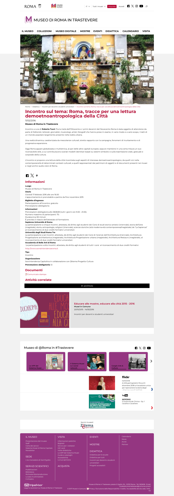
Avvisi (124, 442)
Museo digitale (66, 31)
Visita (146, 31)
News (124, 439)
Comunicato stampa (37, 274)
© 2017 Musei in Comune (76, 489)
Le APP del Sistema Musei (35, 367)
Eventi (97, 31)
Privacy (92, 489)
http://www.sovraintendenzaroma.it (41, 248)
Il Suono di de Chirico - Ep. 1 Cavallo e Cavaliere (133, 402)
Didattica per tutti (97, 457)
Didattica (112, 31)
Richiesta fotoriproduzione (37, 474)
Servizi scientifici (37, 466)
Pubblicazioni (31, 470)
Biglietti (61, 443)
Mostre (85, 31)
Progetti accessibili (97, 465)
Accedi (121, 6)
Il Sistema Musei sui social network (77, 366)
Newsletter (30, 450)
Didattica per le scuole (99, 455)
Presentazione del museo (36, 441)
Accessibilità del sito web (136, 489)
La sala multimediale (34, 477)
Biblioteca (30, 472)
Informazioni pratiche (67, 441)
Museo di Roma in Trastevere (66, 20)
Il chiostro (30, 479)
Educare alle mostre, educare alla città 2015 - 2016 (104, 303)
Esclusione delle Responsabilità (107, 489)
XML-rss (149, 490)
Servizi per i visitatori (66, 446)
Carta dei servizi (32, 446)
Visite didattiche (64, 450)
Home (27, 107)
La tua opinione (64, 460)
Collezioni (44, 31)
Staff (27, 443)
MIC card (61, 448)
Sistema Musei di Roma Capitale (39, 448)
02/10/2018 (136, 385)
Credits (123, 489)
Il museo (27, 31)
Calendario (131, 31)
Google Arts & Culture (117, 367)
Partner (125, 444)
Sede (29, 456)
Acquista (112, 6)
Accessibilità (63, 457)
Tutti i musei (98, 6)
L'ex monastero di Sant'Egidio (38, 460)
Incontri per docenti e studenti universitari (58, 107)
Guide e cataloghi (65, 455)
